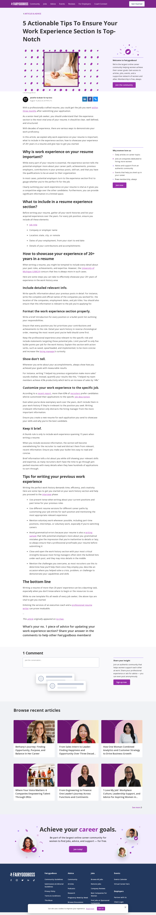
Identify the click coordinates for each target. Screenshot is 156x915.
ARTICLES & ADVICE (33, 14)
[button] (84, 99)
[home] (19, 4)
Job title (33, 224)
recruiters (75, 393)
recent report (44, 393)
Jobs (45, 4)
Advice (53, 4)
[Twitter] (22, 880)
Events (62, 4)
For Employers (85, 4)
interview (46, 494)
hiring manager (47, 351)
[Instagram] (17, 880)
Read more (90, 909)
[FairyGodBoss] (22, 875)
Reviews (71, 4)
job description (82, 396)
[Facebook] (11, 880)
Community (35, 4)
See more (136, 807)
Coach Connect (100, 4)
